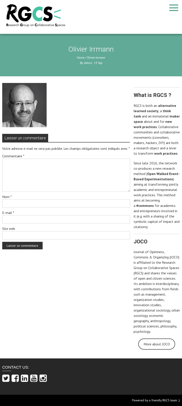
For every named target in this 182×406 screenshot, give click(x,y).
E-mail (8, 212)
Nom (7, 196)
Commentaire (13, 156)
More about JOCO (157, 344)
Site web (8, 228)
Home (81, 58)
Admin (88, 63)
